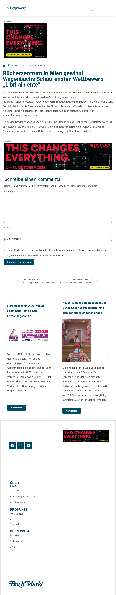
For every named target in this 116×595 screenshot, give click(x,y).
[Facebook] (12, 445)
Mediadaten (15, 513)
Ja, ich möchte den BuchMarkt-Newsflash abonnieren (35, 255)
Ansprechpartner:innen (15, 496)
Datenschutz (15, 541)
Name (8, 227)
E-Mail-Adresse (13, 239)
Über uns (15, 490)
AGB (12, 547)
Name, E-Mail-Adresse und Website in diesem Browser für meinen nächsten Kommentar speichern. (59, 250)
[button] (8, 355)
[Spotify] (28, 445)
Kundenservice (15, 502)
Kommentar (11, 191)
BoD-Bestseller (15, 522)
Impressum (15, 535)
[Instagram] (20, 445)
